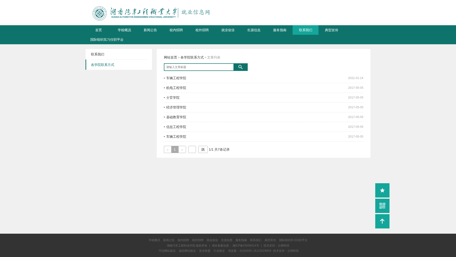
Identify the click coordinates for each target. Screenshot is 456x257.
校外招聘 (202, 30)
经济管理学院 (176, 107)
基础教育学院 (176, 117)
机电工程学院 (176, 88)
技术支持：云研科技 (286, 250)
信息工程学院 (176, 127)
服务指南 (279, 30)
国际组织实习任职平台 (107, 39)
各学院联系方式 (192, 57)
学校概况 (124, 30)
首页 (98, 30)
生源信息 (254, 30)
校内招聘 (176, 30)
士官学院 (173, 97)
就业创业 (228, 30)
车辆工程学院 (176, 78)
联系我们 (305, 30)
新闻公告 (150, 30)
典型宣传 (331, 30)
